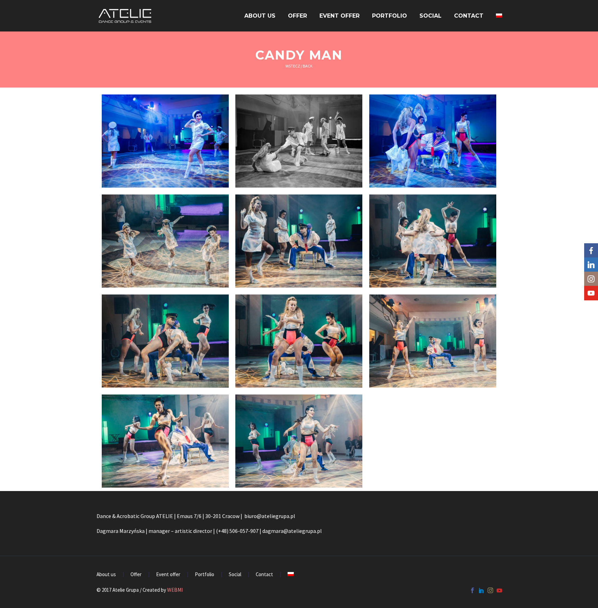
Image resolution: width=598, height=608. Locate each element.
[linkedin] (481, 590)
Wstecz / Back (299, 66)
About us (259, 15)
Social (430, 15)
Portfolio (389, 15)
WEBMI (175, 590)
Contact (468, 15)
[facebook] (472, 590)
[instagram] (490, 590)
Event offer (339, 15)
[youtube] (499, 590)
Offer (297, 15)
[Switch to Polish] (499, 15)
